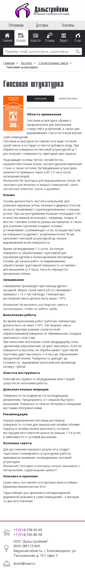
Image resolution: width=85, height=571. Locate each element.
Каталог (26, 63)
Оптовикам (16, 25)
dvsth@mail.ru (24, 563)
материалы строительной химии (51, 12)
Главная (9, 63)
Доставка (42, 25)
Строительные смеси (53, 63)
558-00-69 (27, 530)
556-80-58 (27, 534)
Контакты (68, 25)
